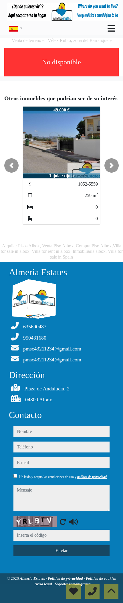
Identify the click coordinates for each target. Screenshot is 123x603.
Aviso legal (44, 584)
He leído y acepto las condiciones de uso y (63, 477)
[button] (11, 165)
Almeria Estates (33, 578)
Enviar (61, 550)
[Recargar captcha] (63, 521)
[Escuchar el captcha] (73, 521)
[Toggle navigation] (111, 28)
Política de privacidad (66, 578)
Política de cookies (101, 578)
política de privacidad (92, 477)
